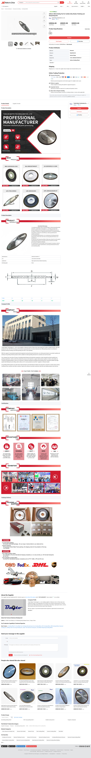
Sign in (88, 3)
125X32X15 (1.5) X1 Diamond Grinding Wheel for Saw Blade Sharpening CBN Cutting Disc (81, 682)
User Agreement (52, 753)
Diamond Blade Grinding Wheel (8, 740)
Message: (6, 644)
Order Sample (69, 44)
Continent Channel (60, 749)
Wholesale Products (45, 749)
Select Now (87, 29)
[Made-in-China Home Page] (8, 2)
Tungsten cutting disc (72, 719)
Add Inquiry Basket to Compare (24, 48)
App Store (4, 746)
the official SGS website (31, 597)
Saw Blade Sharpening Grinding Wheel (45, 627)
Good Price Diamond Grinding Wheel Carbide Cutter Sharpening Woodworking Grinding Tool (63, 682)
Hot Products (20, 749)
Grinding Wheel (25, 8)
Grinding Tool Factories (6, 737)
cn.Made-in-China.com (57, 751)
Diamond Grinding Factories (44, 737)
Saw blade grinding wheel (6, 719)
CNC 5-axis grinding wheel (28, 719)
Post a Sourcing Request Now (35, 655)
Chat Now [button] (81, 41)
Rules (89, 6)
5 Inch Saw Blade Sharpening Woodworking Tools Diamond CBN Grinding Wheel (25, 707)
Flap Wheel (61, 731)
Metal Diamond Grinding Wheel (38, 740)
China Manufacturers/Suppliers (35, 749)
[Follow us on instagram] (83, 746)
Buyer (61, 6)
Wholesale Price (52, 749)
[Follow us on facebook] (80, 746)
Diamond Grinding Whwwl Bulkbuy (53, 740)
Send (11, 655)
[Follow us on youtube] (85, 746)
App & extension (75, 6)
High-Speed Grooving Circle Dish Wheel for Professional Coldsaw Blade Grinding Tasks (9, 707)
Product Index (66, 749)
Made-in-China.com (40, 751)
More (2, 742)
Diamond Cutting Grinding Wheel (74, 737)
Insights (71, 749)
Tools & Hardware (8, 8)
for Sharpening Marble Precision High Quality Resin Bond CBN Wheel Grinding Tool (26, 682)
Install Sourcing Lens (32, 746)
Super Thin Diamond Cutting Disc (30, 627)
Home (2, 8)
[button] (58, 2)
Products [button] (21, 2)
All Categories (5, 6)
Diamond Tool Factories (31, 737)
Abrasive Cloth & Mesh (21, 731)
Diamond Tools (31, 731)
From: (7, 638)
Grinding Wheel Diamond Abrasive (58, 737)
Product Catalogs (18, 717)
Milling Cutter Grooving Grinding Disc (14, 627)
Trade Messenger (21, 746)
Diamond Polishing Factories (19, 737)
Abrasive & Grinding (17, 8)
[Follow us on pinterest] (87, 746)
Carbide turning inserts (50, 719)
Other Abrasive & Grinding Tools (8, 731)
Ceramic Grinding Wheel (51, 731)
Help (68, 6)
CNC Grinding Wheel (46, 626)
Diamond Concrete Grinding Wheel (23, 740)
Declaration (58, 753)
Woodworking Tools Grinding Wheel (34, 626)
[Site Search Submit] (62, 2)
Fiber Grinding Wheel (40, 731)
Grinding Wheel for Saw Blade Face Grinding (17, 626)
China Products (26, 749)
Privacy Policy (64, 753)
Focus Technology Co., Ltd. (36, 753)
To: (7, 641)
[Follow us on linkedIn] (89, 746)
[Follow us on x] (82, 746)
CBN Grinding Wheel (55, 626)
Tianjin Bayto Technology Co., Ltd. (58, 17)
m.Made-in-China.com (48, 751)
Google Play (12, 746)
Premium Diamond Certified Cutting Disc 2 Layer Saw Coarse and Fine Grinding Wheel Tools (9, 682)
